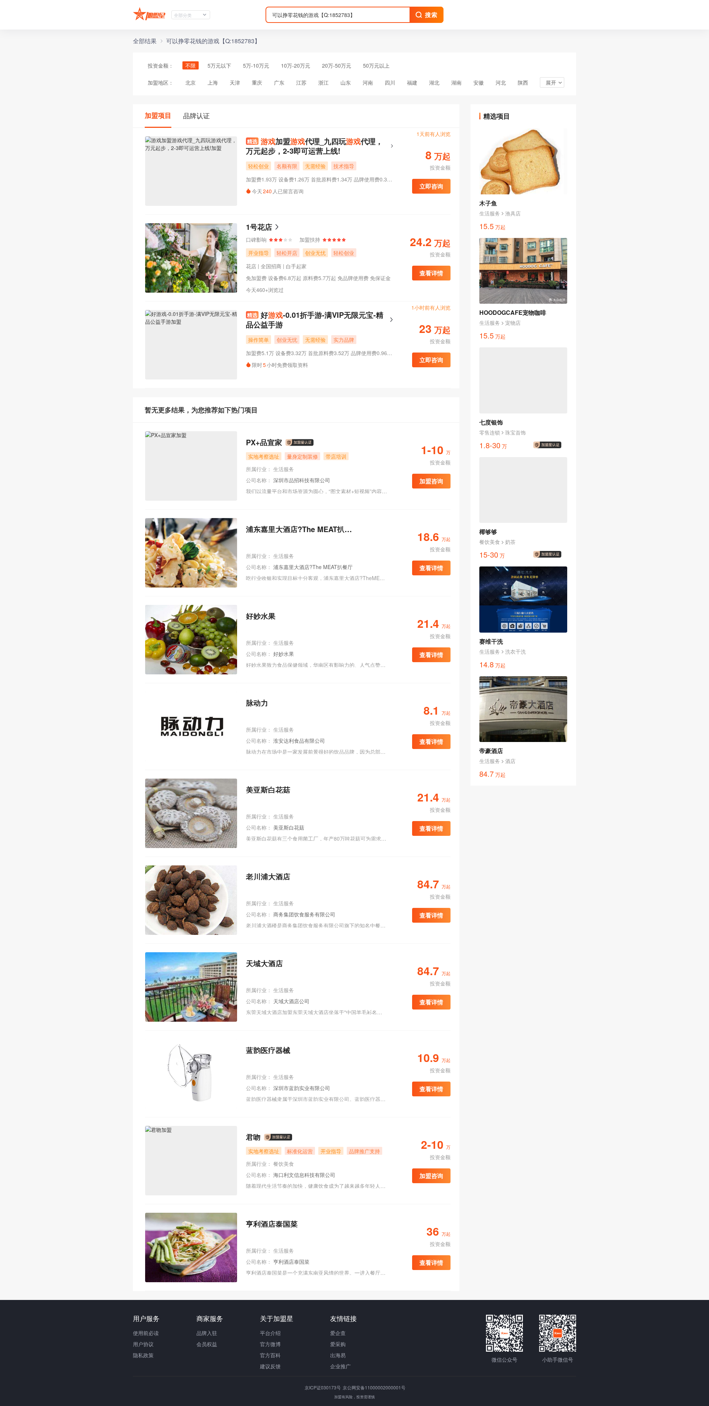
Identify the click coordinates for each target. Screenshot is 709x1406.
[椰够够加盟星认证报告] (548, 554)
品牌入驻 (206, 1332)
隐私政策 (143, 1355)
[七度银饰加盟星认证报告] (548, 445)
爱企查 (338, 1332)
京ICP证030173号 (323, 1387)
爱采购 (338, 1344)
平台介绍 (270, 1332)
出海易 (338, 1355)
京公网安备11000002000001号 (374, 1387)
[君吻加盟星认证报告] (278, 1137)
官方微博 (270, 1344)
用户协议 (143, 1344)
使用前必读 (146, 1332)
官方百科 (270, 1355)
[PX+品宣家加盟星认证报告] (299, 442)
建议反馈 (270, 1366)
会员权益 (206, 1344)
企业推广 (340, 1366)
